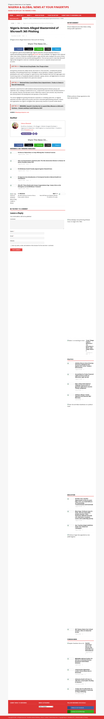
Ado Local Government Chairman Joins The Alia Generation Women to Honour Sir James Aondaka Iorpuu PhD (41, 161)
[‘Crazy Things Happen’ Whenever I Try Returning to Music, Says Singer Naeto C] (76, 340)
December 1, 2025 (79, 674)
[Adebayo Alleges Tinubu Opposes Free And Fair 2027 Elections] (70, 396)
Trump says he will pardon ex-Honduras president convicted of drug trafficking (84, 690)
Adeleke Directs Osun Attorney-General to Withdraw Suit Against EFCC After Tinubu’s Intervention (84, 365)
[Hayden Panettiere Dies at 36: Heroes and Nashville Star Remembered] (75, 643)
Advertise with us (79, 717)
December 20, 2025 (16, 36)
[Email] (33, 134)
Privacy (86, 717)
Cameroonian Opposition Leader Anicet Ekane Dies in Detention (83, 671)
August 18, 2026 (78, 369)
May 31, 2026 (78, 530)
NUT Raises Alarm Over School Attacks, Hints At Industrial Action (84, 630)
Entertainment (72, 23)
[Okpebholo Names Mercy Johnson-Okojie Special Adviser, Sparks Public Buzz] (80, 97)
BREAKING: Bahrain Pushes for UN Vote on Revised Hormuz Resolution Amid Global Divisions (84, 661)
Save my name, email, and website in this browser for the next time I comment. (33, 245)
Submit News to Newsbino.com (71, 15)
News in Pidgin (39, 15)
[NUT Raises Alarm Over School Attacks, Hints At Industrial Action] (70, 631)
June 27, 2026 (78, 390)
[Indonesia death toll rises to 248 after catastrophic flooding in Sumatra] (70, 680)
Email (11, 236)
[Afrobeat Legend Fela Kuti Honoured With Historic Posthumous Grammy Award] (80, 221)
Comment (12, 219)
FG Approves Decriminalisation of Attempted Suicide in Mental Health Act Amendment (39, 177)
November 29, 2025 (79, 684)
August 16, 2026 (78, 520)
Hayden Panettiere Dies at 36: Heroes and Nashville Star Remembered (89, 646)
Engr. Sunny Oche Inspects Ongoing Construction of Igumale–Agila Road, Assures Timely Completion (83, 386)
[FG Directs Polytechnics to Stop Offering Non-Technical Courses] (13, 154)
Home (11, 15)
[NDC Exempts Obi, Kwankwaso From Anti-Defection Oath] (80, 405)
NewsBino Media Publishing (33, 717)
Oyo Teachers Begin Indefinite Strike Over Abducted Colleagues (84, 526)
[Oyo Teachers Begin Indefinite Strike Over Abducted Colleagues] (70, 527)
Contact (46, 717)
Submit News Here (53, 717)
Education (71, 495)
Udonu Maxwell (26, 123)
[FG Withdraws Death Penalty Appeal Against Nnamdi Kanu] (13, 170)
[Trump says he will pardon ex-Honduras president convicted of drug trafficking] (70, 690)
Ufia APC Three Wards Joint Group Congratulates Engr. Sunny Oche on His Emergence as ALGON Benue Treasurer (39, 185)
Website (12, 241)
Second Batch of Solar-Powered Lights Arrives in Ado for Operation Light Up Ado (84, 375)
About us (19, 15)
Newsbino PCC (71, 717)
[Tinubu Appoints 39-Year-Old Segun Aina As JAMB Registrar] (80, 536)
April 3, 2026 (78, 664)
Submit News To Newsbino (18, 703)
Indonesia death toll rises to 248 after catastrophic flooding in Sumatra (84, 680)
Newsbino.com (29, 130)
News (28, 15)
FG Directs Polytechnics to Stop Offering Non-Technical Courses (36, 152)
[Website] (36, 134)
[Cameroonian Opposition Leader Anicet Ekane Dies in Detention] (70, 671)
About (42, 717)
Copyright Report (63, 717)
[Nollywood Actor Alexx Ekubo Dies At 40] (80, 28)
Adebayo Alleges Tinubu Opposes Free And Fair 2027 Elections (83, 396)
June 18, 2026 (78, 399)
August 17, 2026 (78, 379)
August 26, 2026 (21, 154)
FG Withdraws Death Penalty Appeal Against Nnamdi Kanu (35, 169)
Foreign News (72, 639)
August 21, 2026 (21, 170)
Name (12, 231)
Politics (70, 359)
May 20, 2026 (78, 634)
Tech (23, 36)
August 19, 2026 (21, 188)
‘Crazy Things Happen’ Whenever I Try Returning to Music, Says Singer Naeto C (90, 345)
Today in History (53, 15)
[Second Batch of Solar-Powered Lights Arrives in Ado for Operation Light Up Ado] (70, 375)
